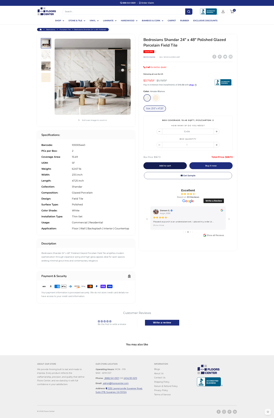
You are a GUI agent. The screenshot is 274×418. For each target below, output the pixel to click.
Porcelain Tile (65, 29)
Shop (58, 20)
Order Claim (147, 3)
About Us (158, 373)
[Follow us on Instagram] (224, 412)
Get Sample (189, 175)
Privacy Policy (161, 390)
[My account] (223, 11)
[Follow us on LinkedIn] (235, 412)
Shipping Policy (161, 382)
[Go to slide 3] (188, 231)
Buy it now (211, 165)
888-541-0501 (129, 3)
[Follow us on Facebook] (219, 412)
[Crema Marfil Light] (155, 97)
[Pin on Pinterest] (220, 57)
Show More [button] (158, 225)
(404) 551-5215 (130, 378)
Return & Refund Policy (166, 386)
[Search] (188, 11)
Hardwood (127, 20)
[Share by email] (231, 57)
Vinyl (93, 20)
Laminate (108, 20)
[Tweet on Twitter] (225, 57)
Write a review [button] (162, 322)
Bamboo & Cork (151, 20)
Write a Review (214, 201)
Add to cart (165, 165)
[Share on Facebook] (214, 57)
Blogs (157, 369)
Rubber (184, 20)
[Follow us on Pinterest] (229, 412)
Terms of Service (162, 394)
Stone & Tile (75, 20)
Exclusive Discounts (205, 20)
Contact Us (159, 377)
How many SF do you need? (188, 125)
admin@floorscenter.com (115, 383)
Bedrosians (50, 29)
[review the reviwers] (222, 210)
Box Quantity (188, 139)
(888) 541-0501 (111, 378)
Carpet (172, 20)
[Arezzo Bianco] (147, 97)
